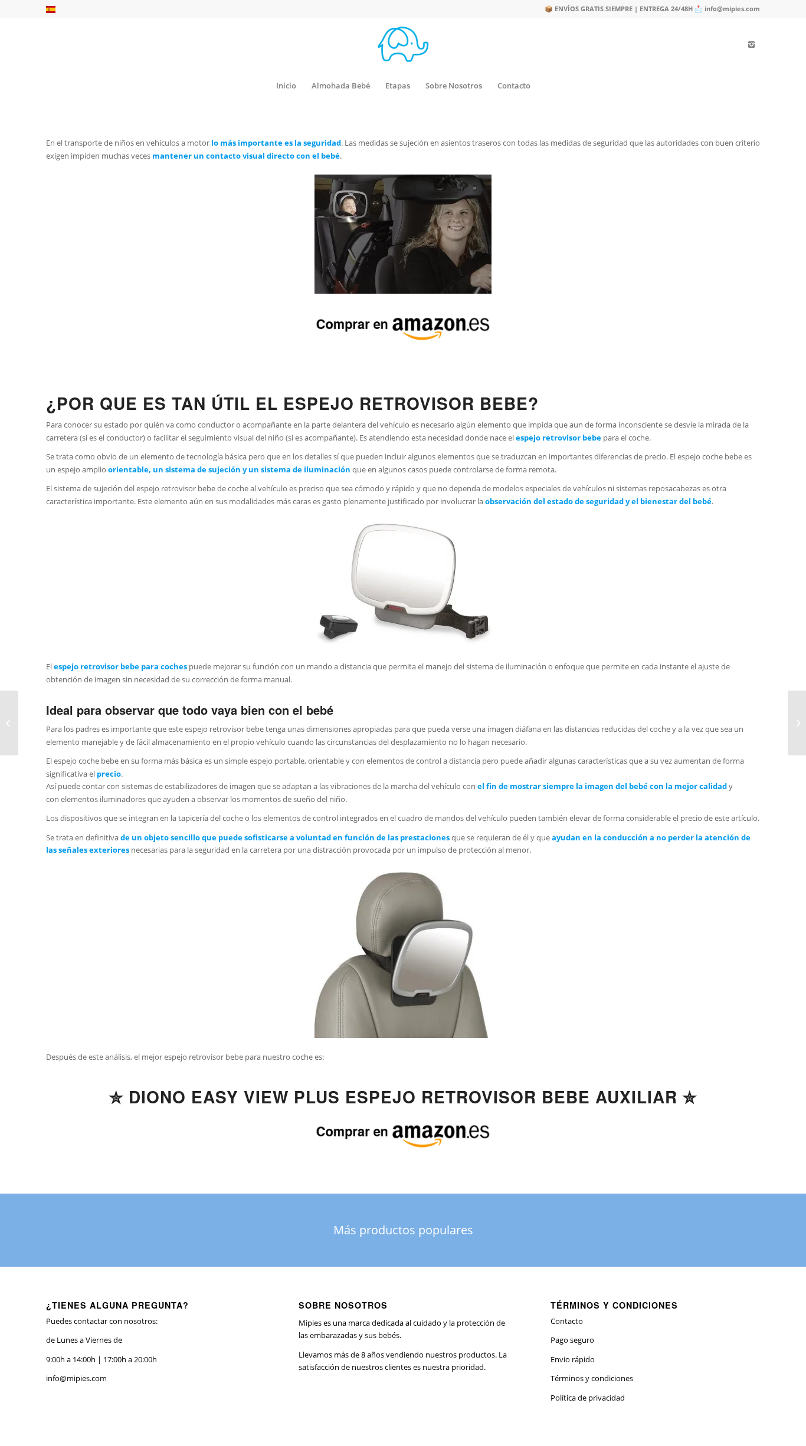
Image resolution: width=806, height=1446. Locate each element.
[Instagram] (751, 44)
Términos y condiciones (592, 1378)
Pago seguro (572, 1340)
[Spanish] (50, 10)
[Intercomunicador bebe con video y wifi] (9, 723)
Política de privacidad (588, 1397)
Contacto (567, 1321)
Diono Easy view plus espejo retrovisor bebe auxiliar (403, 1096)
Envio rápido (573, 1359)
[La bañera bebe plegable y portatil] (797, 723)
